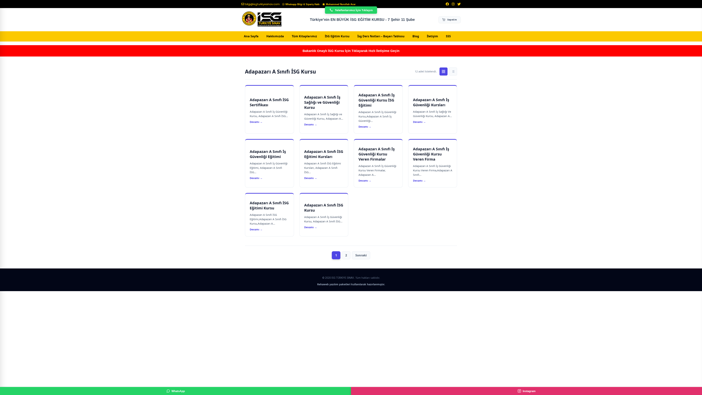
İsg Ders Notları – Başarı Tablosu (381, 36)
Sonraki (361, 255)
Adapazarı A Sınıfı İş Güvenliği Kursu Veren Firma (431, 154)
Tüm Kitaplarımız (304, 36)
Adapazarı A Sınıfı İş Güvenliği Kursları (431, 102)
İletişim (432, 36)
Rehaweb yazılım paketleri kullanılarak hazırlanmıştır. (351, 284)
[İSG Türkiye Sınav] (261, 19)
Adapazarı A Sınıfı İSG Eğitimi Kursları (323, 154)
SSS (448, 36)
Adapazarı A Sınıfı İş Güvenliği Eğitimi (268, 154)
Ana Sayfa (251, 36)
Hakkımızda (275, 36)
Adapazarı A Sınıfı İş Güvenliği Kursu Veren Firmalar (376, 154)
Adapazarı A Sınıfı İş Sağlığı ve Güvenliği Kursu (322, 102)
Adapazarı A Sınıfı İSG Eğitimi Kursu (269, 205)
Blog (415, 36)
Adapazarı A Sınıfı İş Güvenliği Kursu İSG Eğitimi (376, 100)
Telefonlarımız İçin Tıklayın (354, 10)
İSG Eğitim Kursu (337, 36)
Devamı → (256, 122)
